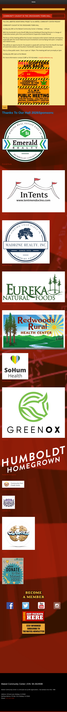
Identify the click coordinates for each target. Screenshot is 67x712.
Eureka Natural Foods (9, 304)
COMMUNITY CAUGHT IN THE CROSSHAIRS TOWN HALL (27, 16)
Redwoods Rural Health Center (33, 348)
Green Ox (5, 439)
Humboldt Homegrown (9, 474)
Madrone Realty (7, 265)
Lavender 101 (6, 511)
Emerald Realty (7, 164)
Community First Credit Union (11, 489)
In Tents (4, 214)
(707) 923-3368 (10, 698)
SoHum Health (6, 381)
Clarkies (4, 551)
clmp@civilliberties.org (46, 57)
